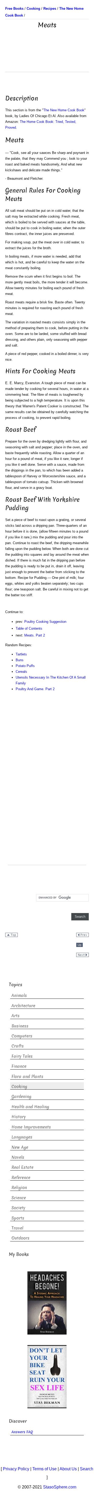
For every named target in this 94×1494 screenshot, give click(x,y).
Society (18, 1208)
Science (18, 1198)
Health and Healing (30, 1107)
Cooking (19, 1086)
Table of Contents (29, 628)
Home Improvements (31, 1127)
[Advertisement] (47, 59)
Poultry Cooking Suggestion (45, 622)
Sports (17, 1218)
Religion (19, 1187)
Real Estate (22, 1167)
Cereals (21, 672)
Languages (21, 1137)
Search (86, 1469)
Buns (20, 660)
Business (19, 1026)
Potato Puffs (25, 666)
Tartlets (21, 654)
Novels (17, 1157)
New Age (19, 1147)
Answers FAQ (22, 1432)
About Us (68, 1469)
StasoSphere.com (59, 1487)
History (18, 1117)
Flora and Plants (27, 1076)
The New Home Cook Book (63, 110)
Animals (19, 995)
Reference (20, 1177)
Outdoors (20, 1238)
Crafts (17, 1046)
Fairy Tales (22, 1056)
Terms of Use (44, 1469)
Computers (21, 1036)
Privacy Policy (16, 1469)
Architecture (23, 1006)
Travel (17, 1228)
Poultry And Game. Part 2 (35, 689)
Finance (18, 1066)
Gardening (21, 1096)
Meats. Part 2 (34, 635)
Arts (15, 1016)
